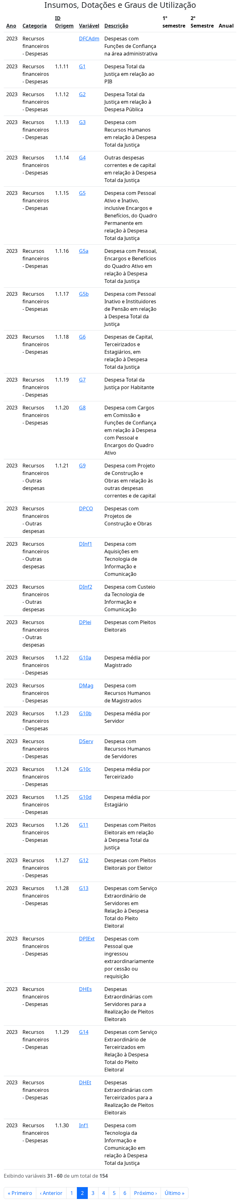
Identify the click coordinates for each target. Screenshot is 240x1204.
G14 (83, 1032)
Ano (11, 25)
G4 (82, 157)
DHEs (85, 989)
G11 (83, 824)
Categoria (34, 25)
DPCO (86, 508)
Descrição (116, 25)
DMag (86, 685)
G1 (82, 66)
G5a (83, 251)
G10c (85, 769)
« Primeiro (20, 1193)
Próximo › (145, 1193)
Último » (174, 1193)
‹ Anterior (51, 1193)
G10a (85, 657)
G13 (83, 888)
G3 (82, 122)
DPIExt (87, 938)
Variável (89, 25)
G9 (82, 465)
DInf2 (85, 586)
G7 (82, 379)
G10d (85, 797)
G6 (82, 336)
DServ (86, 741)
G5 (82, 193)
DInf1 (85, 543)
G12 (83, 860)
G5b (84, 293)
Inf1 (83, 1125)
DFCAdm (89, 38)
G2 (82, 94)
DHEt (85, 1082)
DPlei (85, 622)
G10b (85, 713)
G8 (82, 407)
